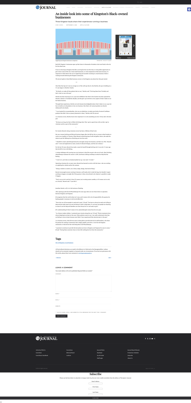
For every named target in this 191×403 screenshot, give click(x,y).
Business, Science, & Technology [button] (123, 7)
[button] (189, 9)
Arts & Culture (84, 25)
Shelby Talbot (107, 60)
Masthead (99, 353)
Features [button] (80, 7)
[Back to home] (46, 7)
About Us (130, 358)
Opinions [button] (97, 7)
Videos (153, 7)
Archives (68, 355)
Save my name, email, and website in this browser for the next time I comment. (81, 312)
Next (109, 257)
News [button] (73, 7)
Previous (58, 257)
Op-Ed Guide (100, 355)
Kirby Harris (59, 25)
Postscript (145, 7)
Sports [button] (138, 7)
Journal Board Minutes (134, 350)
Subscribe (130, 355)
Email (58, 299)
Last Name (95, 392)
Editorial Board (70, 353)
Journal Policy (100, 350)
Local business (69, 243)
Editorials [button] (88, 7)
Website (58, 306)
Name (58, 293)
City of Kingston (60, 243)
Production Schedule (133, 353)
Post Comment (61, 316)
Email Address (95, 381)
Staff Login (100, 358)
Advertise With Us (40, 350)
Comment (58, 273)
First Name (95, 387)
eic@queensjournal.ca (85, 253)
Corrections (69, 350)
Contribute (39, 353)
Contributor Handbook (42, 355)
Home (68, 7)
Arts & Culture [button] (106, 7)
